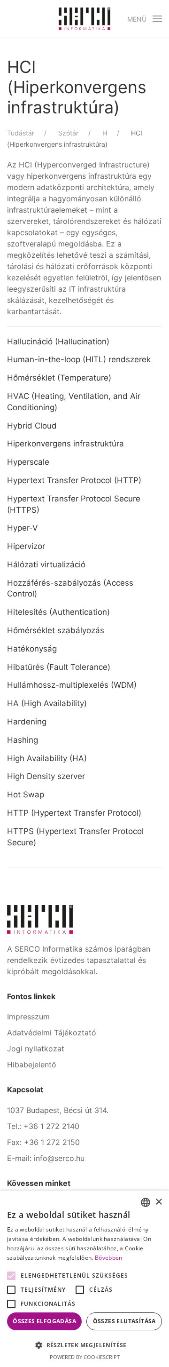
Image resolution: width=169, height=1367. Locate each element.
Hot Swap (25, 794)
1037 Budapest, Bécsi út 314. (57, 1110)
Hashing (22, 740)
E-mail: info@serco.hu (45, 1158)
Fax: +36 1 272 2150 (43, 1142)
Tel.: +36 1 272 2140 (43, 1126)
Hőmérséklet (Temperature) (59, 377)
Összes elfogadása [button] (44, 1321)
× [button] (158, 1202)
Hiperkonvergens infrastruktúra (65, 443)
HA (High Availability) (47, 703)
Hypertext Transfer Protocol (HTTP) (74, 480)
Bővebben (108, 1258)
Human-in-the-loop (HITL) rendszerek (79, 359)
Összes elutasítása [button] (124, 1321)
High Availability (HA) (47, 758)
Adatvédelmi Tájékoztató (51, 1032)
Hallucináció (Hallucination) (58, 341)
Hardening (26, 721)
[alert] (84, 1279)
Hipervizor (26, 546)
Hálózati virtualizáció (46, 564)
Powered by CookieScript (85, 1356)
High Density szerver (46, 776)
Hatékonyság (32, 648)
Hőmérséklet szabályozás (55, 630)
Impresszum (28, 1016)
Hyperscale (28, 462)
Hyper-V (22, 527)
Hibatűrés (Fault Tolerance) (58, 667)
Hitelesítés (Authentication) (58, 612)
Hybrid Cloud (32, 425)
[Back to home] (84, 19)
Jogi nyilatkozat (35, 1048)
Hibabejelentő (31, 1064)
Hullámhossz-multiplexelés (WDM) (72, 685)
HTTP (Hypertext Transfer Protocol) (74, 813)
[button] (144, 19)
